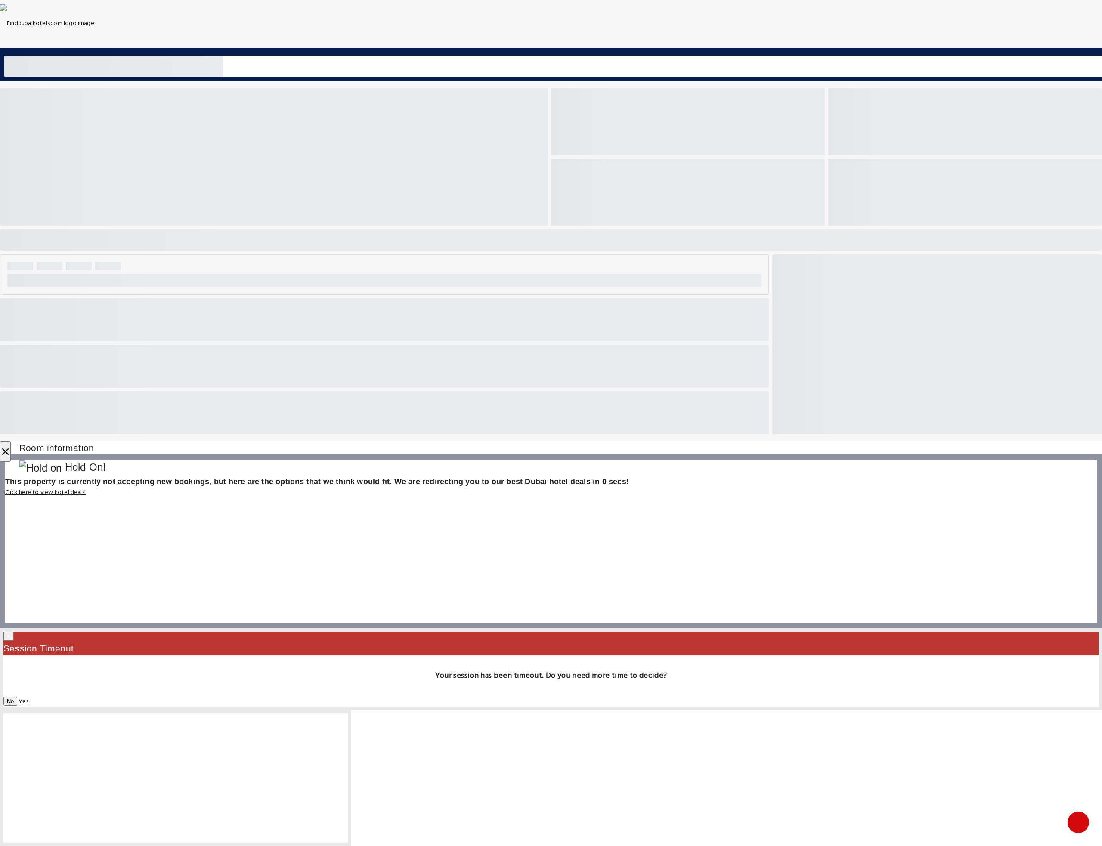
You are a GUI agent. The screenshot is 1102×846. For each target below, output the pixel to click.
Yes (23, 702)
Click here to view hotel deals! (45, 492)
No (10, 701)
